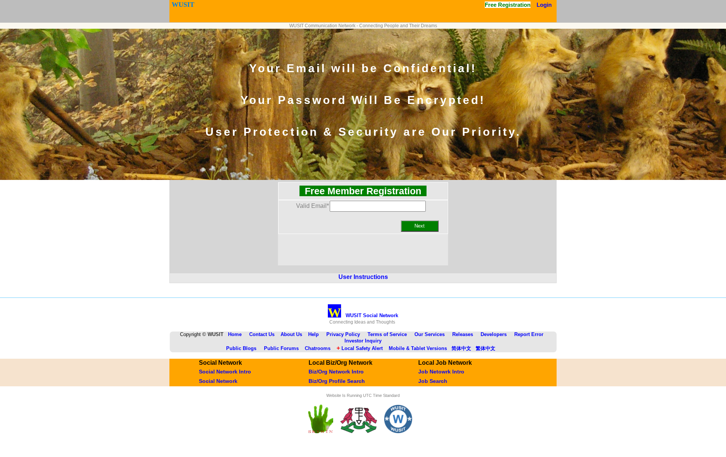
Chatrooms (317, 348)
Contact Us (262, 334)
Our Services (429, 334)
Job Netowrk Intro (441, 372)
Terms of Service (387, 334)
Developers (494, 334)
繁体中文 (485, 348)
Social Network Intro (225, 372)
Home (235, 334)
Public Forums (281, 348)
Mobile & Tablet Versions (418, 348)
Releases (462, 334)
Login (544, 5)
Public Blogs (241, 348)
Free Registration (508, 5)
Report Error (528, 334)
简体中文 (461, 348)
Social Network (218, 381)
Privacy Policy (343, 334)
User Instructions (363, 277)
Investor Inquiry (363, 341)
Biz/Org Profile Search (337, 381)
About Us (291, 334)
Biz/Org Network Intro (336, 372)
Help (313, 334)
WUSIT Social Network (363, 315)
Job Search (432, 381)
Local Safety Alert (360, 348)
